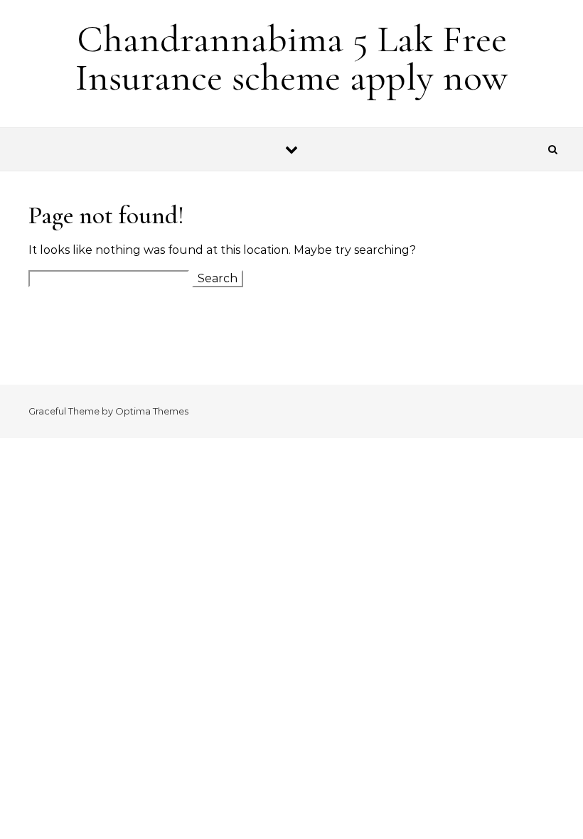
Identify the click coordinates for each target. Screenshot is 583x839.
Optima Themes (151, 411)
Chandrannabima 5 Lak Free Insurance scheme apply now (291, 58)
